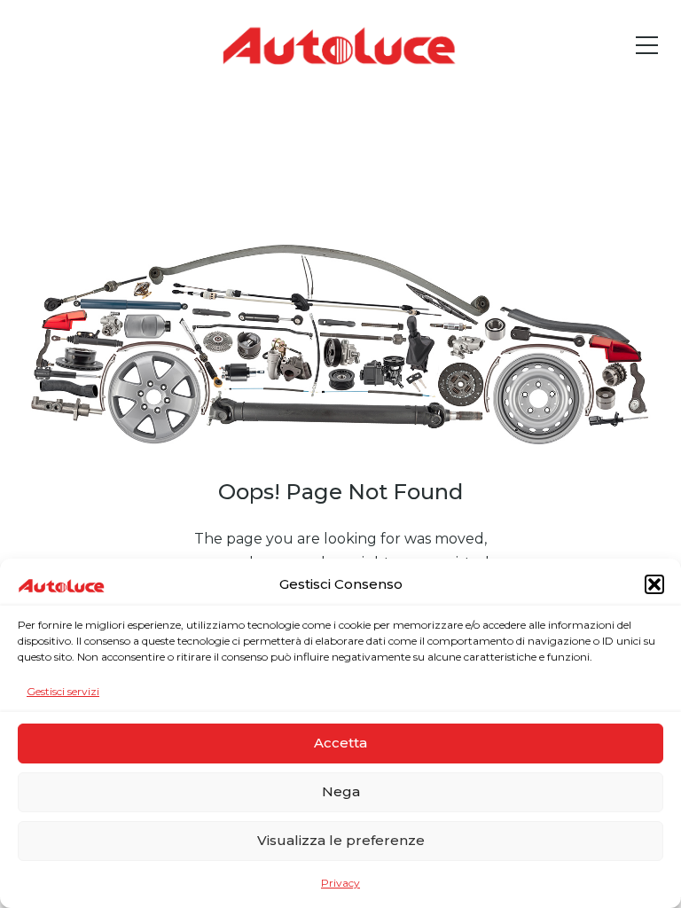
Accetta (340, 742)
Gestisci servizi (63, 691)
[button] (654, 584)
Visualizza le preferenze (341, 840)
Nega (341, 791)
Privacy (340, 882)
